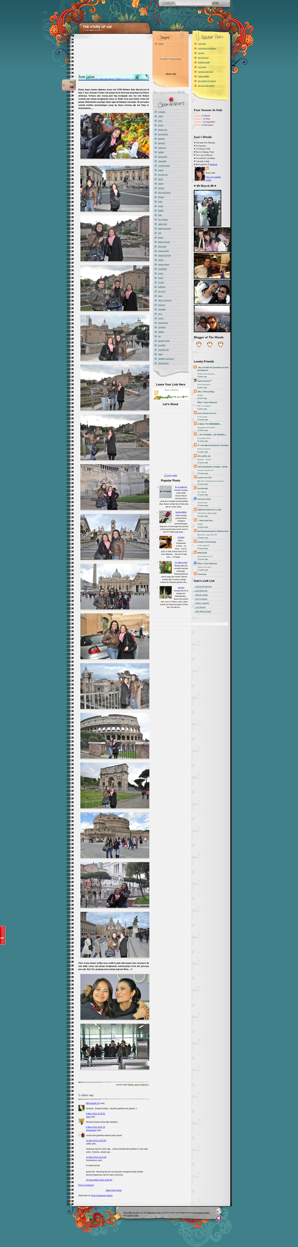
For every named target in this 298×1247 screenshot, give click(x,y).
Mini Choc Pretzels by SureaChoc (210, 481)
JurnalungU (202, 488)
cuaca (160, 170)
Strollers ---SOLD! (204, 460)
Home (119, 1190)
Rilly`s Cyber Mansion (207, 402)
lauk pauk (162, 246)
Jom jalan (86, 76)
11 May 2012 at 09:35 (96, 1140)
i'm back (181, 537)
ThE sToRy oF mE (97, 27)
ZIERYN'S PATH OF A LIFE (209, 510)
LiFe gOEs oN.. (204, 456)
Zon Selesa (202, 492)
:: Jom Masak (200, 607)
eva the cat (162, 175)
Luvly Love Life (204, 477)
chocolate (162, 161)
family (160, 179)
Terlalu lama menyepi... (206, 374)
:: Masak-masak (201, 595)
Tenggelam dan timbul (206, 427)
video (160, 354)
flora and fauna (164, 193)
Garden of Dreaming (206, 542)
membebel (162, 269)
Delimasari (91, 1130)
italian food (162, 224)
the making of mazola (207, 81)
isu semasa (163, 219)
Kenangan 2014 (204, 438)
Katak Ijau (201, 574)
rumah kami (163, 323)
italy (159, 233)
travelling (162, 345)
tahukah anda (164, 341)
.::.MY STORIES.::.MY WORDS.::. (212, 435)
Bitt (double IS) (93, 1103)
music (160, 278)
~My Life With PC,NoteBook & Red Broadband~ (213, 368)
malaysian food (164, 255)
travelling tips (163, 350)
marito (160, 260)
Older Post (111, 1190)
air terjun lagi (203, 58)
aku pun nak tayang (206, 86)
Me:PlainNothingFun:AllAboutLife (213, 531)
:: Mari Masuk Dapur (202, 611)
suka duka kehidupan (207, 48)
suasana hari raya (205, 72)
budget (161, 152)
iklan (160, 215)
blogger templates (117, 1216)
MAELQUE (202, 553)
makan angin (163, 251)
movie (160, 273)
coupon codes (133, 1215)
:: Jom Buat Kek (200, 591)
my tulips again (181, 562)
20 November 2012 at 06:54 (99, 1180)
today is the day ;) (204, 567)
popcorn (161, 305)
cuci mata (202, 67)
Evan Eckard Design (219, 1218)
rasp (88, 1117)
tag (159, 336)
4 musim (161, 112)
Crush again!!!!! (203, 545)
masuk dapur (163, 264)
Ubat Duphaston (204, 384)
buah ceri (162, 148)
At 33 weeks (202, 417)
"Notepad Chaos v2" (155, 1213)
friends (131, 1085)
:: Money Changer (201, 603)
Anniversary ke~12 (204, 556)
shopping (162, 327)
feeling (160, 184)
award (160, 125)
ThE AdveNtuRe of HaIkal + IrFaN (212, 467)
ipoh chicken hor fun (206, 413)
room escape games (201, 1213)
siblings (161, 332)
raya (160, 314)
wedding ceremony (166, 359)
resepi (160, 318)
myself (161, 282)
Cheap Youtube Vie (205, 470)
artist (160, 121)
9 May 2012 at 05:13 (95, 1127)
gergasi (181, 587)
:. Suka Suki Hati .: (205, 520)
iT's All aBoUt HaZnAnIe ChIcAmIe (213, 445)
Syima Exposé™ (204, 381)
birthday (161, 139)
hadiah (161, 210)
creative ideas (164, 166)
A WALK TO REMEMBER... (209, 424)
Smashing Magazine (219, 1211)
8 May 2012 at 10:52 (95, 1113)
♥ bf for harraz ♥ (203, 449)
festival (161, 188)
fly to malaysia (181, 487)
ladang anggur (164, 242)
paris (160, 296)
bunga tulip (162, 157)
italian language (164, 228)
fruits (160, 201)
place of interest (141, 1085)
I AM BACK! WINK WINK (207, 513)
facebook (213, 164)
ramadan (162, 309)
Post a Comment (86, 1185)
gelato (160, 206)
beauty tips (162, 130)
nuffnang (161, 287)
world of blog (163, 363)
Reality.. (200, 395)
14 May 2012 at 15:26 (96, 1157)
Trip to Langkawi (204, 406)
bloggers (161, 143)
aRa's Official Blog (205, 392)
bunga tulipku (181, 512)
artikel (160, 116)
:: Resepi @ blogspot (203, 586)
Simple (200, 524)
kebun (160, 237)
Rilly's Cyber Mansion (207, 563)
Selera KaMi (202, 503)
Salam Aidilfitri (203, 76)
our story (162, 291)
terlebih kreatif (204, 62)
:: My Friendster (200, 599)
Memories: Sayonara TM (207, 535)
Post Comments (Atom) (102, 1195)
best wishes (163, 134)
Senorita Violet (204, 499)
